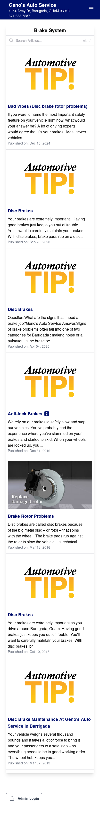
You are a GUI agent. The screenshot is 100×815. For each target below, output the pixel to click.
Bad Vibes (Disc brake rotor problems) (47, 106)
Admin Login (28, 798)
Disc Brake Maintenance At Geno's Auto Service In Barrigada (49, 722)
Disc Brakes (20, 211)
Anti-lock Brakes (25, 413)
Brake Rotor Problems (31, 516)
